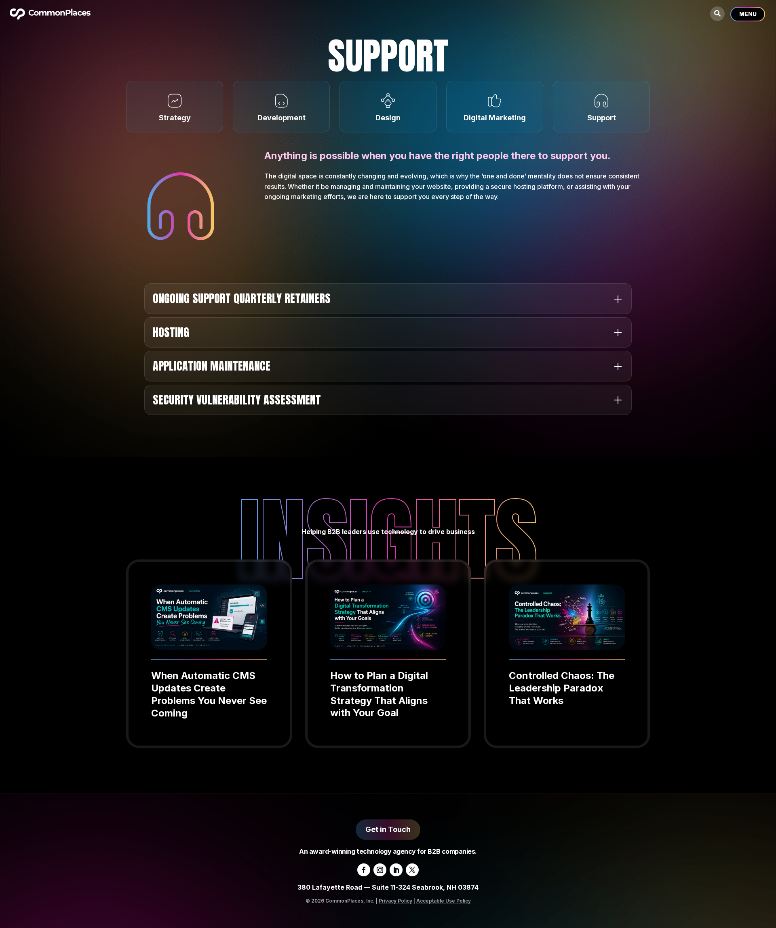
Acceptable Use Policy (443, 901)
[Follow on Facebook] (363, 869)
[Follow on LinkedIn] (396, 869)
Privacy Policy (395, 901)
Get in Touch (388, 829)
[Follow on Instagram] (379, 869)
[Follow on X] (412, 869)
